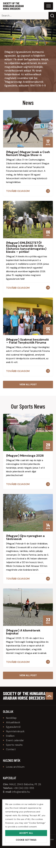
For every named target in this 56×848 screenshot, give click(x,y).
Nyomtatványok (15, 731)
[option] (28, 32)
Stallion (10, 735)
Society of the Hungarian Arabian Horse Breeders (13, 6)
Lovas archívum (15, 766)
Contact (11, 749)
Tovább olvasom (18, 191)
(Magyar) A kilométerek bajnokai (23, 632)
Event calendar (15, 740)
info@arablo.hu (21, 791)
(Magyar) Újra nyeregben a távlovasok (25, 537)
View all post (28, 384)
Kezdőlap (11, 718)
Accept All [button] (26, 833)
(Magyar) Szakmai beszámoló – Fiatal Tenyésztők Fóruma (27, 341)
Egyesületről (13, 727)
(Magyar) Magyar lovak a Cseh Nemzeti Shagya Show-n (28, 153)
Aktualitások (13, 722)
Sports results (14, 744)
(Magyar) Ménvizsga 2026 (25, 455)
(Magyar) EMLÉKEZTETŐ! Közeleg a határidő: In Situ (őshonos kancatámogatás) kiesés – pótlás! (26, 247)
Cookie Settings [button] (26, 839)
